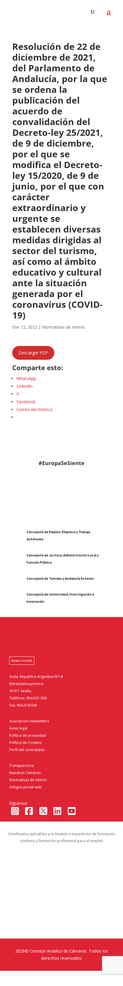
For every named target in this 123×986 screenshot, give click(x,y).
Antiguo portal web (25, 787)
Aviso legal (18, 728)
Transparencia (21, 765)
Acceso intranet (21, 661)
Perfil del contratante (27, 749)
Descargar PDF (33, 353)
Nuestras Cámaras (25, 772)
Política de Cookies (25, 742)
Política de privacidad (27, 735)
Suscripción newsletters (29, 721)
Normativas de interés (28, 779)
